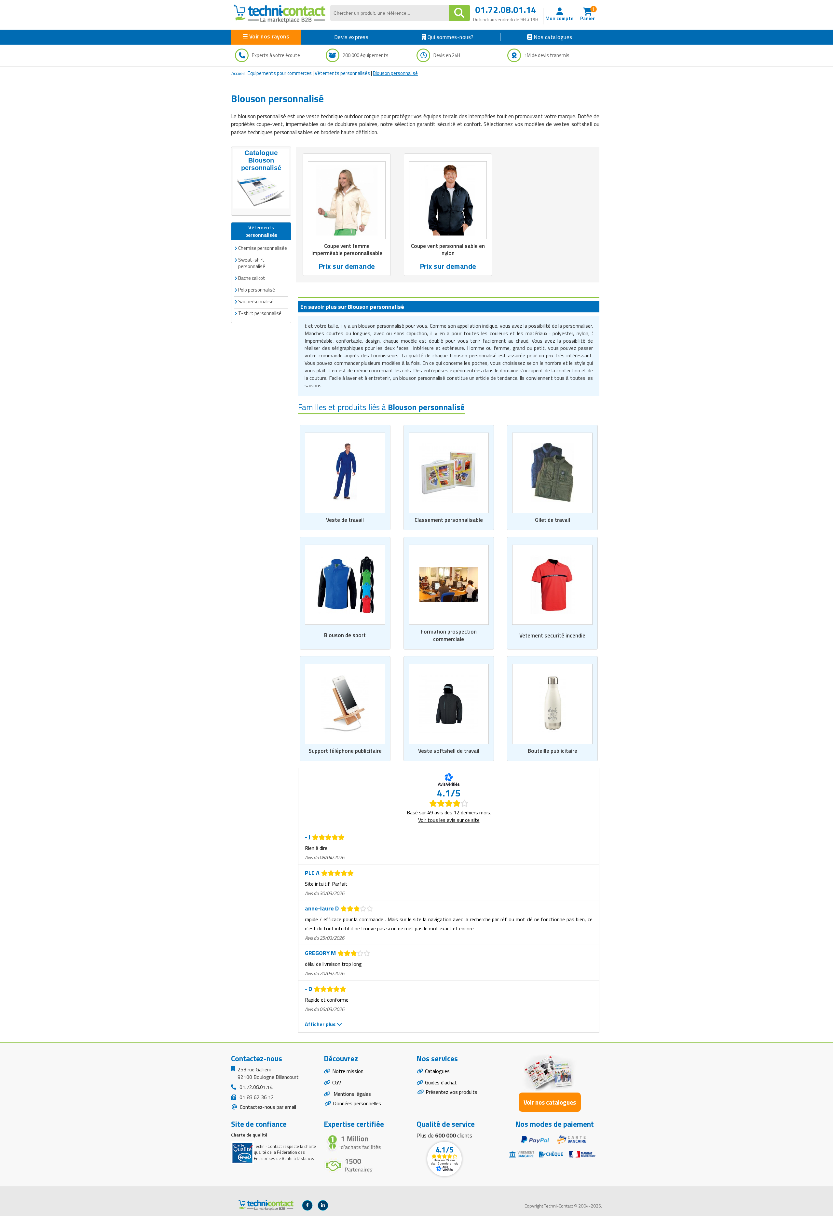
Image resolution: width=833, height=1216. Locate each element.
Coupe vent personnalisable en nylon (448, 249)
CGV (336, 1082)
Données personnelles (357, 1103)
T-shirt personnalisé (259, 313)
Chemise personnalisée (262, 248)
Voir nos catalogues (550, 1102)
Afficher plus (321, 1024)
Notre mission (347, 1071)
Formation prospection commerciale (449, 635)
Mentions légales (351, 1094)
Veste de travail (345, 520)
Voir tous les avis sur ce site (449, 820)
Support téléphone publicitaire (345, 751)
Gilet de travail (552, 520)
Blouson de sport (345, 635)
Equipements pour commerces (280, 73)
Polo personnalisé (256, 289)
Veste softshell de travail (448, 751)
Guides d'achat (441, 1082)
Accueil (238, 73)
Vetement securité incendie (552, 635)
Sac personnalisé (256, 301)
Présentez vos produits (451, 1092)
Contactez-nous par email (267, 1107)
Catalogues (437, 1071)
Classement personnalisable (449, 520)
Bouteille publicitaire (552, 751)
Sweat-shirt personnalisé (251, 263)
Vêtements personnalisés (342, 73)
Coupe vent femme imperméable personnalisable (346, 249)
